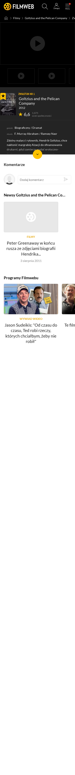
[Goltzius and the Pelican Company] (8, 104)
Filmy (16, 18)
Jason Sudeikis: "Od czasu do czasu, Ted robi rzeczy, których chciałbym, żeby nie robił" (31, 333)
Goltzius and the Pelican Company (46, 18)
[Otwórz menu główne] (67, 6)
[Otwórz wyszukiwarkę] (45, 6)
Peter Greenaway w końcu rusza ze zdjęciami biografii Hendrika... (30, 248)
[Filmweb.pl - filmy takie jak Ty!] (19, 6)
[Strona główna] (6, 18)
